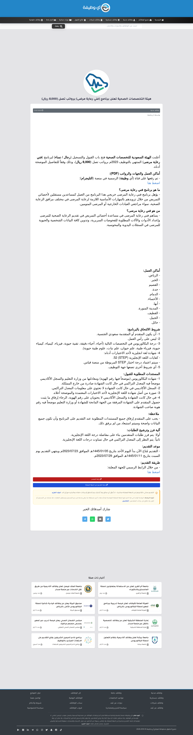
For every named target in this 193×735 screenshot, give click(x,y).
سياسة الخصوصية (35, 708)
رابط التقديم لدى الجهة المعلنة (95, 485)
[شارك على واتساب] (92, 519)
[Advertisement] (96, 50)
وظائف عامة (116, 693)
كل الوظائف (76, 693)
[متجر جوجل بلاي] (18, 730)
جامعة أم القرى (141, 593)
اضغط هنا (153, 182)
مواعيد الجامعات (116, 698)
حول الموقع (35, 693)
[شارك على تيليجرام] (84, 519)
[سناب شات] (51, 730)
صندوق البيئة (75, 610)
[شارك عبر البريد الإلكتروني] (100, 519)
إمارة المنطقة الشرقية (138, 627)
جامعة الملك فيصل (73, 593)
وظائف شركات (156, 703)
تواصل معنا (35, 698)
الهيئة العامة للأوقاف (138, 610)
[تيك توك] (60, 730)
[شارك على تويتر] (108, 519)
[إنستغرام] (41, 730)
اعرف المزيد (56, 493)
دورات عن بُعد (116, 703)
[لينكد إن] (27, 730)
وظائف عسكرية (156, 698)
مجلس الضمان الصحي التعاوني (69, 627)
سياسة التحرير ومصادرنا (116, 708)
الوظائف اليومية (75, 698)
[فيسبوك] (55, 730)
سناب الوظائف (75, 703)
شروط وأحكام (35, 703)
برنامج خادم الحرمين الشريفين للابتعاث (66, 644)
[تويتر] (46, 730)
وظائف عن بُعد (156, 708)
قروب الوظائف (75, 708)
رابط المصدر (95, 479)
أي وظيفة (150, 729)
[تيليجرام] (32, 730)
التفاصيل (125, 501)
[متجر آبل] (22, 730)
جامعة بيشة (142, 644)
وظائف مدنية (155, 110)
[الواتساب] (37, 730)
